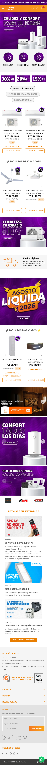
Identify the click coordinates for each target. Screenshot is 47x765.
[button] (37, 8)
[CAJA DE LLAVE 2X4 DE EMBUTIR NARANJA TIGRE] (35, 346)
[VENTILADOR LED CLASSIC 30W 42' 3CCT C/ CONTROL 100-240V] (35, 177)
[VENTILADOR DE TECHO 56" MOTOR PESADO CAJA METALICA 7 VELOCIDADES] (12, 177)
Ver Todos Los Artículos (23, 640)
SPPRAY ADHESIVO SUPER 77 (19, 543)
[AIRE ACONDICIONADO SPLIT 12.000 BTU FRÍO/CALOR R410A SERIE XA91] (12, 117)
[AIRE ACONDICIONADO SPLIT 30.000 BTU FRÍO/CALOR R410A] (35, 117)
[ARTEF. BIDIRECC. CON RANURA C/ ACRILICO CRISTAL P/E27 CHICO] (12, 346)
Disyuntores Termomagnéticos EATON (23, 625)
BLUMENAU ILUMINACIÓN (17, 589)
